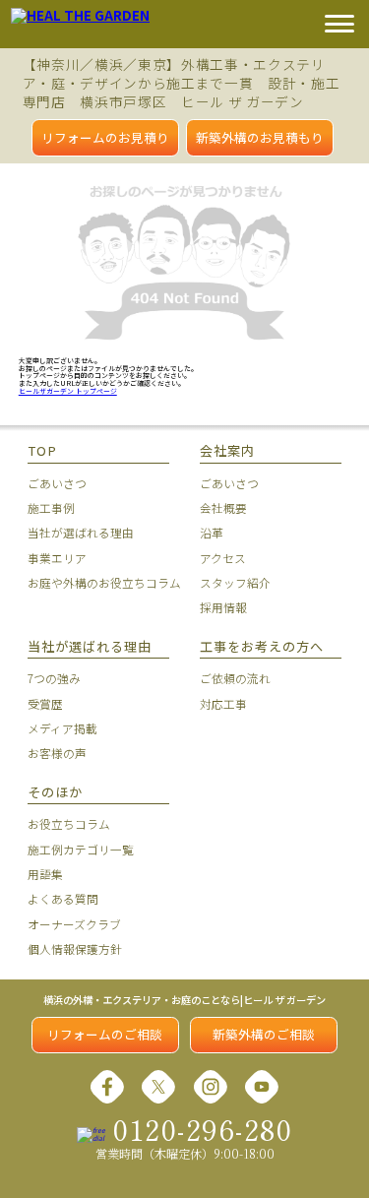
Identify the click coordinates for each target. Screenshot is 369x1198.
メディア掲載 (62, 728)
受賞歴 (45, 703)
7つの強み (54, 677)
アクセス (223, 557)
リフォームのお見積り (105, 137)
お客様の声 (57, 752)
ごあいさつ (57, 482)
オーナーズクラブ (74, 923)
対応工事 (223, 703)
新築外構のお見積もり (260, 137)
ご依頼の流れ (235, 677)
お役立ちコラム (69, 823)
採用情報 (223, 607)
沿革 (211, 532)
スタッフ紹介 (235, 582)
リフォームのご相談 (104, 1034)
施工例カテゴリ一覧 (81, 849)
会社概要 (223, 507)
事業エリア (57, 557)
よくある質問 (63, 898)
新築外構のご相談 (264, 1034)
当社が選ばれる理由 (81, 532)
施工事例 (51, 507)
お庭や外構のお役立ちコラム (98, 582)
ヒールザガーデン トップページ (68, 391)
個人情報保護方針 (75, 948)
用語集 (45, 873)
